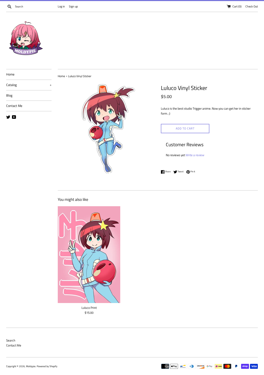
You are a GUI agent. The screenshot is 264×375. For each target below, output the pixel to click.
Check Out (251, 6)
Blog (9, 95)
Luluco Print (89, 307)
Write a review (195, 155)
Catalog (29, 84)
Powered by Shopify (47, 366)
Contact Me (14, 105)
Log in (61, 6)
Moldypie (30, 366)
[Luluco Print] (89, 254)
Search (10, 340)
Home (10, 74)
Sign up (73, 6)
